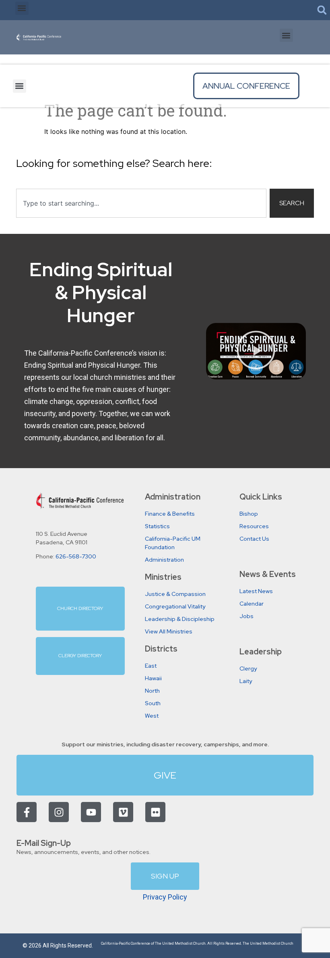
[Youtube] (91, 812)
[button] (22, 8)
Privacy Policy (165, 897)
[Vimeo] (123, 812)
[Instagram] (59, 812)
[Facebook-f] (26, 812)
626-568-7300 (76, 556)
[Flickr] (155, 812)
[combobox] (141, 203)
